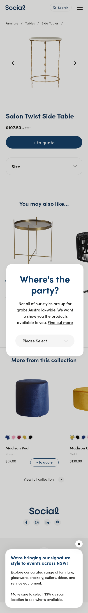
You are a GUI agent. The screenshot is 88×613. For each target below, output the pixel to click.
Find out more (60, 322)
